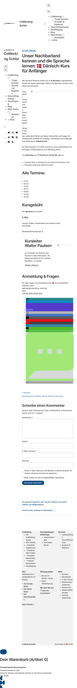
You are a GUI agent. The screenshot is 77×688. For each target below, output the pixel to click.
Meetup (51, 396)
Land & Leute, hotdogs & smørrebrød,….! (38, 510)
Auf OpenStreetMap (30, 596)
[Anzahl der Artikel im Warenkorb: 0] (44, 24)
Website (25, 461)
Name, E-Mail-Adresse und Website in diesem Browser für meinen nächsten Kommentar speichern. (48, 472)
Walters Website (31, 265)
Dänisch (45, 396)
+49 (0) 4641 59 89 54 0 (32, 293)
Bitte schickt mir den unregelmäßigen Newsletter (44, 478)
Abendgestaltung (28, 396)
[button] (27, 299)
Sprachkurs (59, 396)
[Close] (3, 651)
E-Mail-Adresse (29, 451)
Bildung (38, 396)
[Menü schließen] (49, 11)
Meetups (27, 393)
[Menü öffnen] (49, 5)
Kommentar (27, 417)
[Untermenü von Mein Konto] (63, 35)
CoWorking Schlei (28, 644)
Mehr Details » (28, 604)
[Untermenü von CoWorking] (62, 17)
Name (25, 441)
